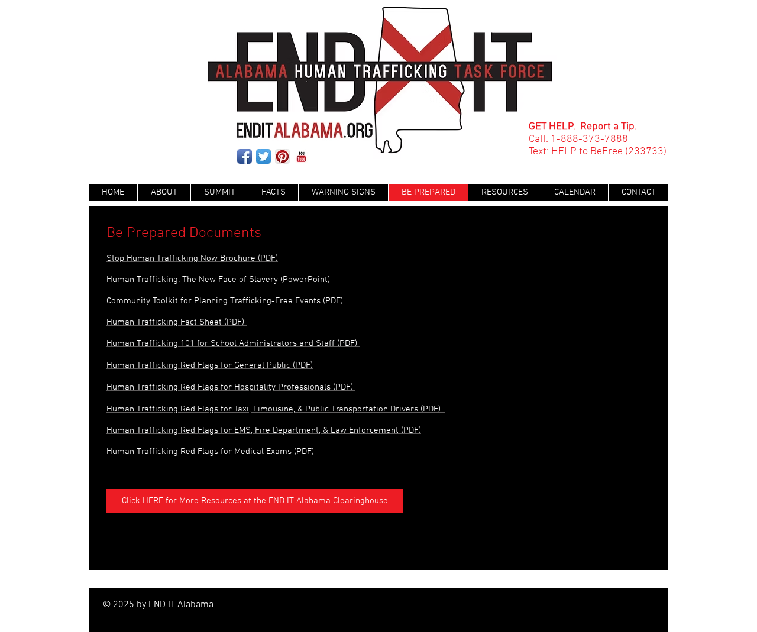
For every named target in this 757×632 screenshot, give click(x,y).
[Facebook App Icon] (244, 156)
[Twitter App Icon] (263, 156)
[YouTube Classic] (301, 156)
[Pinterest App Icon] (282, 156)
